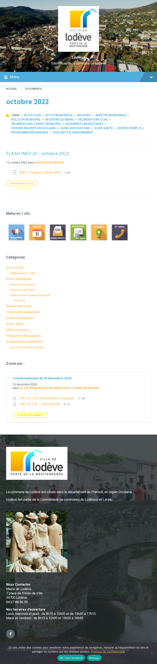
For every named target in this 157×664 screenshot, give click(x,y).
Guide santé (103, 128)
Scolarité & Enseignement (73, 132)
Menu (14, 77)
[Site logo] (78, 51)
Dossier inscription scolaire (33, 128)
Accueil (11, 88)
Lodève (78, 57)
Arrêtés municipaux (110, 115)
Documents (33, 88)
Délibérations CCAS (93, 119)
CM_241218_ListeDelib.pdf (40, 404)
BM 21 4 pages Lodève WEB (40, 172)
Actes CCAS (32, 115)
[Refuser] (152, 653)
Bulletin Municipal (26, 119)
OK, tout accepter (71, 657)
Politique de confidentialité (108, 651)
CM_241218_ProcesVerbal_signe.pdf (47, 398)
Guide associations (75, 128)
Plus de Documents (30, 415)
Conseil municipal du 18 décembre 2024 (42, 378)
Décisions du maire (59, 119)
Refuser (94, 657)
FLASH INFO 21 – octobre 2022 (37, 154)
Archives (84, 115)
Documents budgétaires (84, 123)
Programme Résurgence (29, 132)
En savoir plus (22, 183)
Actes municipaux (59, 115)
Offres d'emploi (129, 128)
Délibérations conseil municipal (36, 123)
